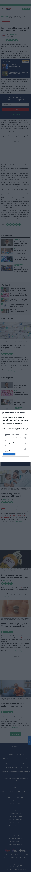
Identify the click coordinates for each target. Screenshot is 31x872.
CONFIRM (9, 454)
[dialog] (15, 436)
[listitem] (15, 435)
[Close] (28, 412)
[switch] (25, 438)
